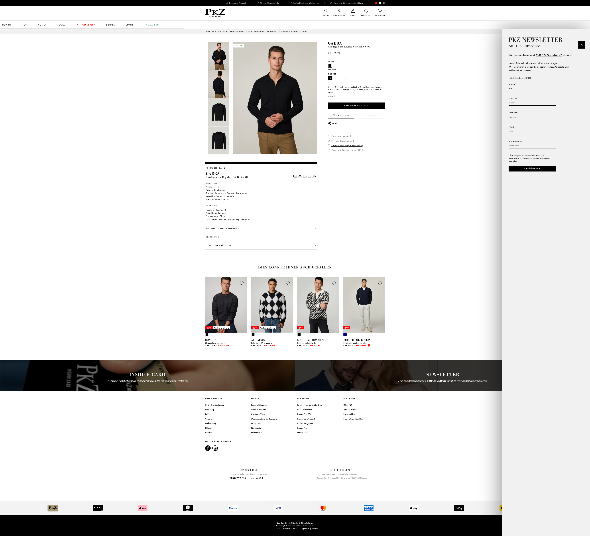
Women (42, 24)
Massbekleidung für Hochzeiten (264, 418)
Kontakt (208, 432)
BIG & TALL (256, 423)
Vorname (513, 98)
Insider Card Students (306, 418)
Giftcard (208, 428)
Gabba (335, 43)
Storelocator (256, 428)
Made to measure (258, 409)
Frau (510, 88)
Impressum (305, 528)
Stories (130, 24)
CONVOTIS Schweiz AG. (305, 525)
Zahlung (208, 414)
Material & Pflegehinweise (222, 228)
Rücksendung (210, 423)
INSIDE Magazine (305, 423)
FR (384, 3)
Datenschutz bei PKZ (291, 528)
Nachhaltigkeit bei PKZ (353, 418)
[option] (222, 55)
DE (380, 3)
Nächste (389, 306)
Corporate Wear (258, 414)
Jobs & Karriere (350, 409)
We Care (150, 24)
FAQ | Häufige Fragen (214, 405)
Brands (110, 24)
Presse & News (349, 414)
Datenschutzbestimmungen (534, 155)
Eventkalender (257, 432)
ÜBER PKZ (347, 405)
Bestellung (209, 409)
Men (24, 24)
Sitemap (315, 528)
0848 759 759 (238, 478)
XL (346, 78)
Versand (208, 418)
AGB (278, 528)
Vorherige (197, 306)
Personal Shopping (259, 405)
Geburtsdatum (515, 141)
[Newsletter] (581, 45)
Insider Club (302, 432)
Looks (61, 24)
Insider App (302, 428)
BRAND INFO (213, 237)
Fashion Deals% (86, 24)
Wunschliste (342, 115)
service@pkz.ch (259, 478)
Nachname (514, 113)
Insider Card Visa (304, 414)
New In (6, 24)
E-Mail (511, 127)
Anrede (512, 84)
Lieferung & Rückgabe (219, 245)
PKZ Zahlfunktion (304, 409)
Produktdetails (215, 168)
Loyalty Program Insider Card (309, 405)
